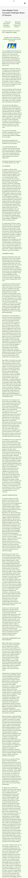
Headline (15, 32)
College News (9, 32)
